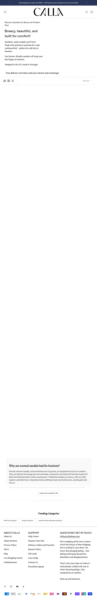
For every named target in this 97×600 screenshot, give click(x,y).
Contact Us (33, 562)
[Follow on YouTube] (17, 586)
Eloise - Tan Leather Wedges (48, 284)
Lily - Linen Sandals (48, 437)
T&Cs (6, 549)
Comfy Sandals (27, 521)
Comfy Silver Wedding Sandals (50, 521)
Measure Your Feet (36, 541)
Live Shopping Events (13, 558)
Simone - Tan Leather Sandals (78, 335)
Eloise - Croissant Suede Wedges (18, 335)
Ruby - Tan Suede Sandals (18, 284)
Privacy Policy (10, 545)
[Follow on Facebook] (5, 586)
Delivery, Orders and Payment (41, 545)
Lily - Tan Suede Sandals (18, 437)
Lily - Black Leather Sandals (78, 386)
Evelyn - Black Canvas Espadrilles (48, 386)
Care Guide (33, 558)
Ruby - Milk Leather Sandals (18, 230)
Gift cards (32, 553)
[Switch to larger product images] (5, 81)
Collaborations (10, 562)
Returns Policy (34, 549)
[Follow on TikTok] (23, 586)
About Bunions (10, 541)
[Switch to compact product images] (13, 81)
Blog (6, 553)
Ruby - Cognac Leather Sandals (48, 176)
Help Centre (33, 536)
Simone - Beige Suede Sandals (48, 335)
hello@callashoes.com (70, 536)
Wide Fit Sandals (10, 521)
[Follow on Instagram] (11, 586)
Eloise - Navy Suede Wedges (78, 284)
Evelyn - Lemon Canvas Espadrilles (18, 122)
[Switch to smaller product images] (9, 81)
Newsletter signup (36, 566)
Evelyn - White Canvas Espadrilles (18, 386)
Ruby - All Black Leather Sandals (78, 230)
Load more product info (49, 493)
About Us (8, 536)
